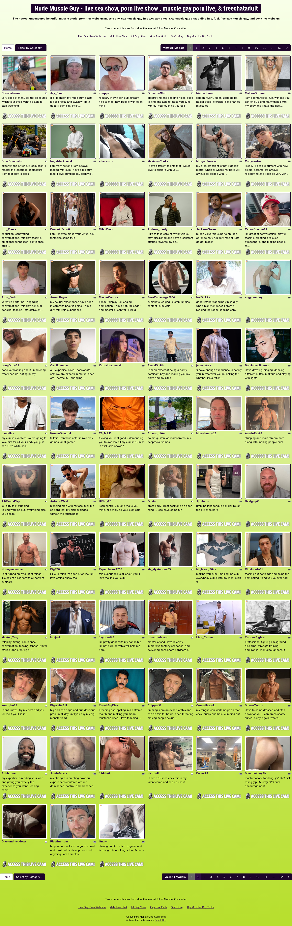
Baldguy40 (252, 501)
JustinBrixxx (58, 773)
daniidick (8, 433)
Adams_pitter (157, 433)
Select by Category (30, 47)
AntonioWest (59, 501)
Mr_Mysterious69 (159, 569)
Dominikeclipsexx (257, 365)
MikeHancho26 (206, 433)
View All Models (173, 47)
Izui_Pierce (9, 229)
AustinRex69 (253, 433)
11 (264, 47)
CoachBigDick (108, 705)
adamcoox (106, 161)
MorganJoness (206, 161)
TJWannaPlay (11, 501)
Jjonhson (202, 501)
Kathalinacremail (110, 365)
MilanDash (106, 229)
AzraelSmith (156, 365)
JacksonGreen (206, 229)
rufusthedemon (158, 637)
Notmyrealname (12, 569)
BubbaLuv (9, 773)
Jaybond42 (106, 637)
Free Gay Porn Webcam (92, 36)
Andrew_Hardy (157, 229)
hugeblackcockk (61, 161)
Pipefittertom (59, 841)
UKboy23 (105, 501)
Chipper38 (154, 705)
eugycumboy (254, 297)
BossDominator (12, 161)
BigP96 (55, 569)
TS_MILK (105, 433)
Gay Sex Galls (158, 36)
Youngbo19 (9, 705)
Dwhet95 (202, 773)
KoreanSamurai (60, 433)
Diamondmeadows (14, 841)
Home (8, 47)
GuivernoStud (157, 93)
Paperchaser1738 (110, 569)
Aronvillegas (58, 297)
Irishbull (153, 773)
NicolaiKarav (204, 93)
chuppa (104, 93)
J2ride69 (104, 773)
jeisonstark (203, 365)
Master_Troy (10, 637)
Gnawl (103, 841)
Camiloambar (59, 365)
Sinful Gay (177, 36)
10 (256, 47)
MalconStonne (255, 93)
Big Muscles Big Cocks (200, 36)
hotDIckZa (203, 297)
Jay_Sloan (57, 93)
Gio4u (152, 501)
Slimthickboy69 (255, 773)
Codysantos (253, 161)
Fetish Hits (160, 920)
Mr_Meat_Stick (206, 569)
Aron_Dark (9, 297)
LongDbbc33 (10, 365)
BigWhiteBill (58, 705)
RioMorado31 (254, 569)
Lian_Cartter (204, 637)
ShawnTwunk (254, 705)
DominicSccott (60, 229)
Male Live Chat (118, 36)
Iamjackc (56, 637)
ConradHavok (205, 705)
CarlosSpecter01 (256, 229)
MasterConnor (108, 297)
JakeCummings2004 (161, 297)
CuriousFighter (255, 637)
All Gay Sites (138, 36)
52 (279, 47)
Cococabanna (11, 93)
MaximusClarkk (158, 161)
